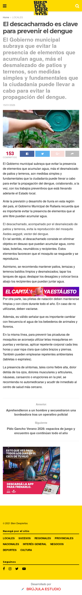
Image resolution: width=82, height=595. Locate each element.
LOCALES (17, 17)
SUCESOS (24, 538)
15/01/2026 (9, 105)
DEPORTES (10, 550)
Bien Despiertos (19, 523)
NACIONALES (11, 544)
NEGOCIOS (57, 544)
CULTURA (26, 550)
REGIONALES (43, 538)
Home (6, 17)
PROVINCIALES (64, 538)
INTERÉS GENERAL (35, 544)
